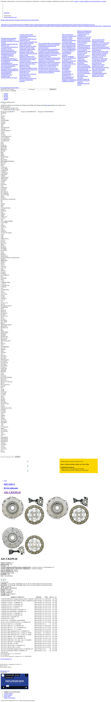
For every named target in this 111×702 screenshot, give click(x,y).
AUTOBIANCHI (9, 26)
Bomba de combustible (5, 62)
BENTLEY (44, 26)
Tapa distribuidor (80, 82)
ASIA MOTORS (48, 24)
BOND (66, 26)
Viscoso (98, 74)
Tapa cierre (83, 80)
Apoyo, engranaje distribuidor (7, 50)
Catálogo (16, 87)
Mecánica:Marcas (5, 20)
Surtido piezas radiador (83, 66)
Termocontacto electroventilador (99, 46)
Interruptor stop (45, 62)
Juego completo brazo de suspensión (48, 64)
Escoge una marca (5, 111)
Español (6, 93)
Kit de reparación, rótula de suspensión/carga (69, 37)
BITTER (55, 26)
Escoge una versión (43, 111)
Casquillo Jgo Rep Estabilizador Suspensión (26, 52)
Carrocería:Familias (34, 20)
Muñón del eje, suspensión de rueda (69, 59)
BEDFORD (38, 26)
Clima (25, 58)
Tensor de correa (100, 44)
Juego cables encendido (50, 63)
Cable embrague (5, 77)
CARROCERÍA (6, 109)
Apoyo (8, 50)
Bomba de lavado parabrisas (9, 65)
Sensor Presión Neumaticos (83, 40)
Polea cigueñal (66, 68)
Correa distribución (24, 71)
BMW (62, 26)
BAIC (27, 26)
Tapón (84, 83)
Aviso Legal (7, 696)
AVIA (24, 26)
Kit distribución (67, 39)
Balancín (7, 55)
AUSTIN (78, 24)
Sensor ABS (84, 32)
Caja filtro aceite (23, 34)
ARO (43, 24)
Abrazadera (4, 38)
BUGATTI (102, 26)
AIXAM (18, 24)
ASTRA (70, 24)
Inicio (5, 480)
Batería (9, 58)
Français (6, 98)
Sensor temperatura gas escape (82, 44)
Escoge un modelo (25, 111)
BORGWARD (71, 26)
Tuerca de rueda (99, 58)
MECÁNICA (16, 109)
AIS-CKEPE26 (12, 492)
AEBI (14, 24)
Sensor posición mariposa (83, 39)
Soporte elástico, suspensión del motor (82, 54)
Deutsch (6, 96)
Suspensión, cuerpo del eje (83, 72)
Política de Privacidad (90, 1)
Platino (66, 66)
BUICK (107, 26)
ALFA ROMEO (24, 24)
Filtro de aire (44, 52)
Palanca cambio (69, 61)
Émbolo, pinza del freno (49, 45)
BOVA (77, 26)
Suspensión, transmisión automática (82, 78)
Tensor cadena (98, 42)
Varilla (99, 73)
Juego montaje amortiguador (48, 69)
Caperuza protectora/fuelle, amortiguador (27, 37)
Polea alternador (66, 67)
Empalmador (45, 46)
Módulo (70, 49)
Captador (28, 39)
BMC (59, 26)
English (6, 95)
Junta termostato (66, 34)
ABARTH (3, 24)
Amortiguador (5, 47)
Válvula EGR (101, 67)
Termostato (103, 48)
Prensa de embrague (66, 73)
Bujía (5, 76)
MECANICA (9, 484)
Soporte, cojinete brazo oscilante (82, 59)
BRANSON (82, 26)
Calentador (28, 36)
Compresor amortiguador (24, 67)
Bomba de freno (10, 64)
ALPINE (36, 24)
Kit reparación (67, 42)
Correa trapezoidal (24, 73)
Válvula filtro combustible (100, 68)
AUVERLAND (18, 26)
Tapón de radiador (96, 39)
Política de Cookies (101, 1)
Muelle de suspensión (67, 52)
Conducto (27, 69)
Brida (8, 72)
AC (7, 24)
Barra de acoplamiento (5, 58)
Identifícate (7, 13)
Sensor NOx (83, 38)
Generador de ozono (48, 55)
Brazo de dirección (9, 70)
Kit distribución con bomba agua (69, 41)
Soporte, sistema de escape (82, 65)
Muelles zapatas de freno (68, 57)
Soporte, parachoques (81, 63)
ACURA (10, 24)
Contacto (12, 87)
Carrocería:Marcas (24, 20)
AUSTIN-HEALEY (86, 24)
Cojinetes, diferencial (24, 66)
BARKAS (32, 26)
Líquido (69, 45)
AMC (40, 24)
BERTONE (50, 26)
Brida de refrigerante (6, 74)
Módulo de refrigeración (69, 50)
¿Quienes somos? (8, 693)
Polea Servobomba (65, 70)
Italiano (6, 99)
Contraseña (31, 89)
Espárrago (50, 49)
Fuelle (45, 53)
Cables (7, 77)
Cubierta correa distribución (24, 76)
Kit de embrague (69, 36)
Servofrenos (83, 48)
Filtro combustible (48, 50)
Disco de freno (52, 43)
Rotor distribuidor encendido (67, 79)
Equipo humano (8, 695)
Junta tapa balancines (48, 72)
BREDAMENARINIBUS (92, 26)
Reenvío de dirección (66, 76)
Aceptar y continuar (79, 1)
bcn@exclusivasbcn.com (10, 17)
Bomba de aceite (10, 60)
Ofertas (8, 87)
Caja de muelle (13, 77)
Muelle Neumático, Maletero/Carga (66, 55)
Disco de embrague (43, 43)
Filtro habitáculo (52, 52)
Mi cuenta (3, 87)
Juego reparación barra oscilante (48, 70)
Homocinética (46, 58)
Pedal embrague (69, 63)
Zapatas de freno (99, 76)
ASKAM (55, 24)
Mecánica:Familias (14, 20)
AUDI (74, 24)
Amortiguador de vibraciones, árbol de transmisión (9, 48)
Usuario (12, 89)
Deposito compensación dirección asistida (27, 79)
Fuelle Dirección (51, 53)
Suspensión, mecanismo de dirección (84, 75)
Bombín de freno (10, 69)
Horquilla (52, 58)
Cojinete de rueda (28, 62)
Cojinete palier (27, 63)
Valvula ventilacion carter (98, 69)
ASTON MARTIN (63, 24)
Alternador (9, 44)
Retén (68, 78)
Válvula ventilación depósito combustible (98, 72)
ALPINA (31, 24)
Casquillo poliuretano (23, 55)
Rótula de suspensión (82, 31)
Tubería (98, 53)
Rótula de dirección (69, 81)
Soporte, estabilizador (81, 60)
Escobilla (45, 49)
